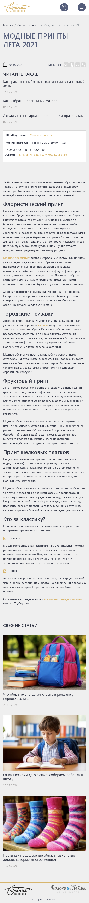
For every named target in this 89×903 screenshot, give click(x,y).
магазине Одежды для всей (63, 599)
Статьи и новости (28, 25)
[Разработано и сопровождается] (68, 888)
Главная (8, 25)
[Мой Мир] (77, 64)
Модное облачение (16, 258)
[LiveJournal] (83, 64)
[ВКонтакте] (66, 64)
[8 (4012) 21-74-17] (64, 7)
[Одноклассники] (71, 64)
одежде (43, 325)
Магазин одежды (41, 135)
